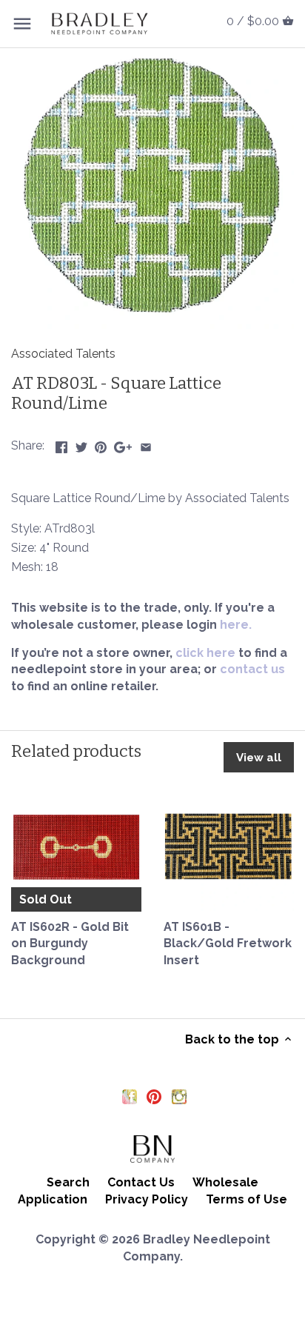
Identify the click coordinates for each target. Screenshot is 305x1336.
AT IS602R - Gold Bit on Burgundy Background (70, 943)
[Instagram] (179, 1096)
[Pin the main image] (101, 444)
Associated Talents (63, 354)
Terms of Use (246, 1199)
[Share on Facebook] (61, 444)
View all (258, 757)
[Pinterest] (154, 1096)
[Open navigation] (22, 24)
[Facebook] (129, 1096)
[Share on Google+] (123, 444)
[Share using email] (146, 444)
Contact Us (141, 1182)
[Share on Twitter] (81, 444)
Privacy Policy (146, 1199)
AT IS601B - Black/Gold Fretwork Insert (228, 943)
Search (68, 1182)
